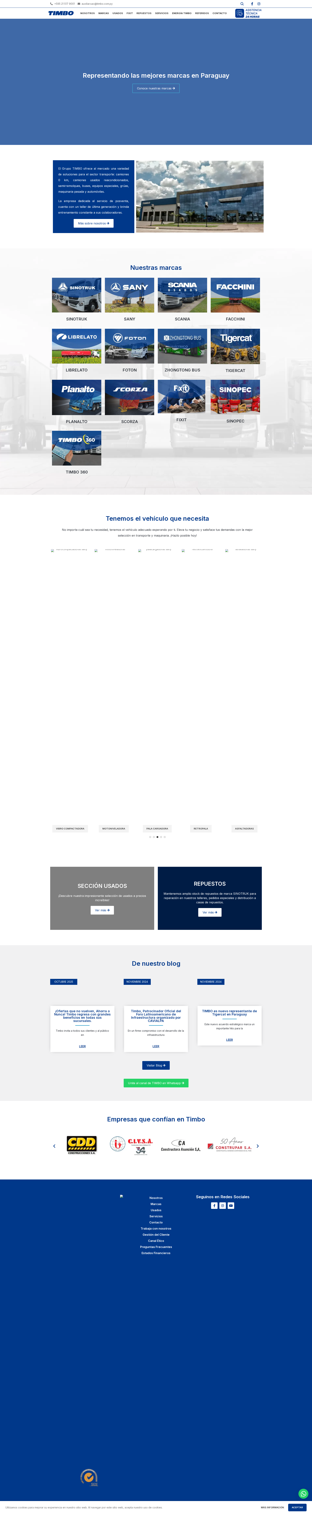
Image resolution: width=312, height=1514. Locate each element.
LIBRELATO (77, 370)
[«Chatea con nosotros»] (303, 1494)
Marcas (156, 1204)
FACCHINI (235, 319)
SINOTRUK (76, 319)
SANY (129, 319)
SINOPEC (235, 421)
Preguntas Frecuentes (156, 1247)
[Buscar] (242, 3)
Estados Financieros (156, 1253)
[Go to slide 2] (154, 837)
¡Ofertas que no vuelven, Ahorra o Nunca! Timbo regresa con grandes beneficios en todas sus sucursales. (82, 1016)
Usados (156, 1210)
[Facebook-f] (252, 4)
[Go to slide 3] (157, 837)
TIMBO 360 (77, 472)
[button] (54, 1146)
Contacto (156, 1222)
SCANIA (182, 319)
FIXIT (181, 419)
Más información (273, 1507)
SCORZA (129, 421)
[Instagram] (259, 4)
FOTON (130, 370)
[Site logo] (61, 12)
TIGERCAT (235, 370)
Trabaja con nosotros (156, 1228)
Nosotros (156, 1198)
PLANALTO (76, 421)
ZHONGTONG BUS (182, 370)
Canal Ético (156, 1241)
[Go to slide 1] (150, 837)
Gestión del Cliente (156, 1234)
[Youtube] (231, 1205)
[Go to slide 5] (165, 837)
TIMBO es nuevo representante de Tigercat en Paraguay (229, 1012)
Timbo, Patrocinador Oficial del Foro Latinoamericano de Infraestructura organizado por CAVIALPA (156, 1016)
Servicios (156, 1216)
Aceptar (297, 1507)
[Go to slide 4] (161, 837)
